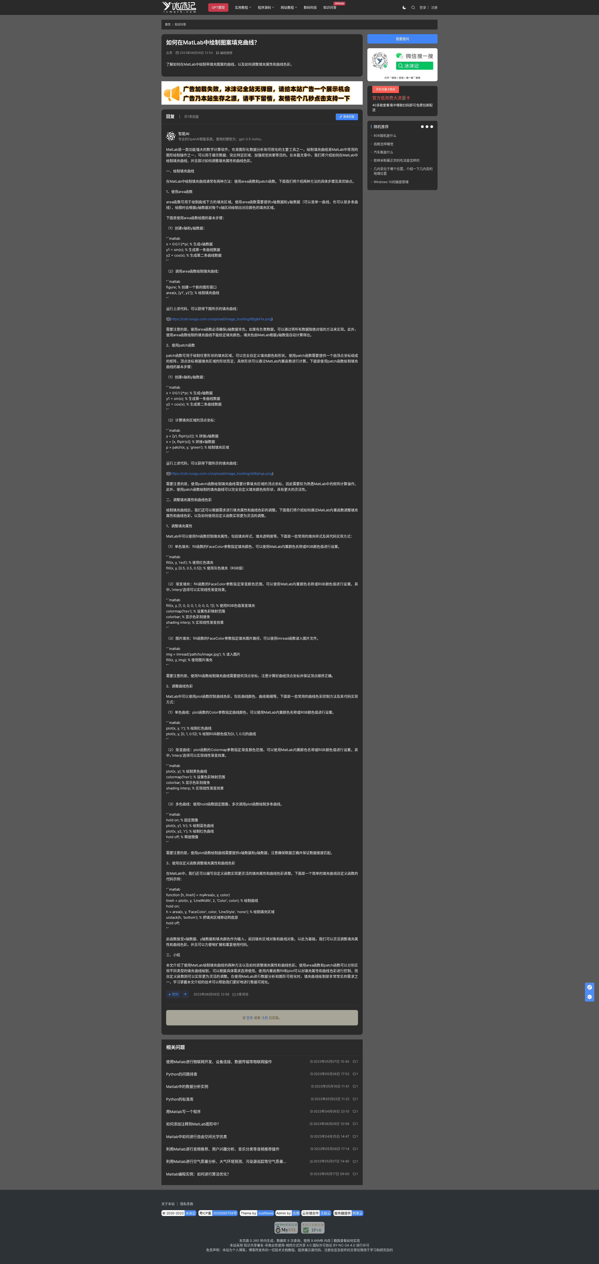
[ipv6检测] (311, 1228)
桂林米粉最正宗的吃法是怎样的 (397, 160)
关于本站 (168, 1204)
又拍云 (325, 1213)
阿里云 (357, 1213)
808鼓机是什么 (385, 135)
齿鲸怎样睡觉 (383, 144)
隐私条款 (186, 1204)
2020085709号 (225, 1213)
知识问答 (329, 7)
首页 (168, 24)
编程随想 (226, 53)
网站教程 (287, 7)
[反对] (185, 994)
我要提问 (402, 39)
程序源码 (264, 7)
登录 (423, 7)
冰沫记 (190, 1213)
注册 (434, 7)
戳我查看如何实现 (347, 1240)
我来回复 (348, 116)
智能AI (183, 133)
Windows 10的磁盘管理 (391, 182)
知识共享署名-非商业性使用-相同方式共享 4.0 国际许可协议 (288, 1245)
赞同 (175, 994)
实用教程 (241, 7)
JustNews (265, 1213)
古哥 (169, 53)
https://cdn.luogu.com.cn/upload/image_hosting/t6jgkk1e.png (221, 319)
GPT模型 (218, 7)
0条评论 (242, 994)
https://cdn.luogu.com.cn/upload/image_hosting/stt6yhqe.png (221, 473)
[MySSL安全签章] (286, 1228)
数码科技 (310, 7)
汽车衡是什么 (383, 152)
